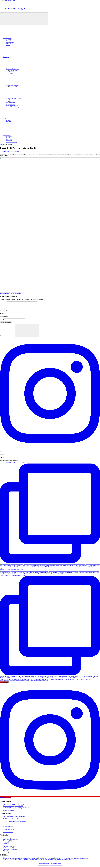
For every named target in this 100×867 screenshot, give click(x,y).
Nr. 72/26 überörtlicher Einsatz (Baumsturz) (14, 816)
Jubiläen (8, 45)
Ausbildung (18, 151)
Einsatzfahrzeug (13, 86)
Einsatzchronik (10, 42)
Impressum (9, 140)
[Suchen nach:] (7, 335)
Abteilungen (6, 57)
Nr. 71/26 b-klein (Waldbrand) (10, 818)
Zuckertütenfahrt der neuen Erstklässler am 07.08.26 (16, 807)
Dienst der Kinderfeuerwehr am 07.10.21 (10, 292)
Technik (5, 850)
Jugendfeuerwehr (10, 102)
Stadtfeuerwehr (7, 38)
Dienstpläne (9, 40)
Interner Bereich (10, 139)
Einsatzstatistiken (7, 845)
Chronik (11, 73)
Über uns (8, 120)
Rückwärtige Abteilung (12, 105)
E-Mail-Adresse (4, 316)
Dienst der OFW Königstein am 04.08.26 (13, 808)
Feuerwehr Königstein (16, 8)
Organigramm (9, 39)
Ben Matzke (12, 151)
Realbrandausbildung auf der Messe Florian (10, 293)
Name (2, 313)
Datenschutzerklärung (11, 142)
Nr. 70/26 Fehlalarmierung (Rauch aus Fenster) (14, 821)
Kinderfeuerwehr (10, 104)
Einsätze (5, 843)
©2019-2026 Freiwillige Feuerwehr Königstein (50, 865)
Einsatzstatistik (10, 43)
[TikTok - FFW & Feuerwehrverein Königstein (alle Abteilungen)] (54, 859)
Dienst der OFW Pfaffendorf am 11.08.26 (13, 804)
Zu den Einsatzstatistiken (9, 829)
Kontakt (8, 137)
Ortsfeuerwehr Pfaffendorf (12, 85)
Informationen (6, 135)
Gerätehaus (12, 71)
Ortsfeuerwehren (7, 847)
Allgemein (5, 838)
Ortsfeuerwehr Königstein (12, 69)
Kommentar (3, 310)
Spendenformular (10, 123)
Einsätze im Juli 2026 (8, 810)
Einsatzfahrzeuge (13, 70)
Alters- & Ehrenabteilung (12, 107)
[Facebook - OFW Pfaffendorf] (46, 858)
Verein (4, 118)
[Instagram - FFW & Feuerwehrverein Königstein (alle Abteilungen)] (71, 858)
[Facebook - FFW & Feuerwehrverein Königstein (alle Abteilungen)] (20, 858)
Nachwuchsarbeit (7, 846)
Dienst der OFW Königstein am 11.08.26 (13, 806)
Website (2, 319)
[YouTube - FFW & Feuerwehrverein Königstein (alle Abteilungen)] (20, 859)
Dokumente (9, 136)
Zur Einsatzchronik (8, 826)
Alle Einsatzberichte (8, 832)
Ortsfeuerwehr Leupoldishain (13, 98)
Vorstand (8, 121)
